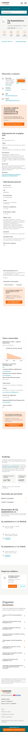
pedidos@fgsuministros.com (12, 100)
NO (3, 367)
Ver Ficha (22, 586)
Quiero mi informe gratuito (14, 124)
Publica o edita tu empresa (8, 703)
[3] (11, 28)
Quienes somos (5, 699)
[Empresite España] (5, 3)
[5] (14, 28)
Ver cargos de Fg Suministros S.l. (11, 392)
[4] (13, 28)
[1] (8, 28)
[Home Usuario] (22, 3)
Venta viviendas (9, 285)
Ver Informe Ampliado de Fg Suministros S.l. (13, 302)
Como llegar (8, 85)
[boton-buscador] (25, 12)
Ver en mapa (21, 80)
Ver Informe (12, 586)
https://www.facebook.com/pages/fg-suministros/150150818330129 (11, 175)
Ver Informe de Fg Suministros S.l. (14, 729)
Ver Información (7, 371)
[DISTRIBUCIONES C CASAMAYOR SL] (5, 578)
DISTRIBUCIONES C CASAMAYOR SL (14, 577)
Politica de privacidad (6, 717)
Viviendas (19, 285)
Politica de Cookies (6, 711)
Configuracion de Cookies (7, 714)
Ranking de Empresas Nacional (11, 466)
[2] (10, 28)
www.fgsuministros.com (11, 95)
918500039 (8, 90)
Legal (2, 709)
